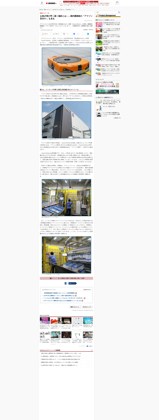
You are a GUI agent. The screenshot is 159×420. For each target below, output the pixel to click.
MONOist (41, 9)
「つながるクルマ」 (100, 88)
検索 (119, 12)
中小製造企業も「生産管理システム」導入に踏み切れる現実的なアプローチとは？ (61, 356)
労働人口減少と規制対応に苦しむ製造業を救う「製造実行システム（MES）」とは (61, 353)
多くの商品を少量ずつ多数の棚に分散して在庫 (67, 278)
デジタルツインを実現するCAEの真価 (104, 82)
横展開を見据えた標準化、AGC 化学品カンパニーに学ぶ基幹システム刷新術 (59, 362)
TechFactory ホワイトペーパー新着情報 (50, 350)
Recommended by (83, 346)
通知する (57, 33)
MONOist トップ (87, 307)
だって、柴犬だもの (109, 106)
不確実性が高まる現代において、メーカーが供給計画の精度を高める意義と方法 (60, 359)
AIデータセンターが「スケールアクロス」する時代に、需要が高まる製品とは (111, 102)
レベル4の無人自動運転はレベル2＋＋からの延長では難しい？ (111, 114)
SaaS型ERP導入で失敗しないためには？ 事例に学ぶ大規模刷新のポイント (59, 365)
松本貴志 (86, 29)
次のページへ (72, 283)
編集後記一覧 (117, 118)
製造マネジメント (47, 9)
